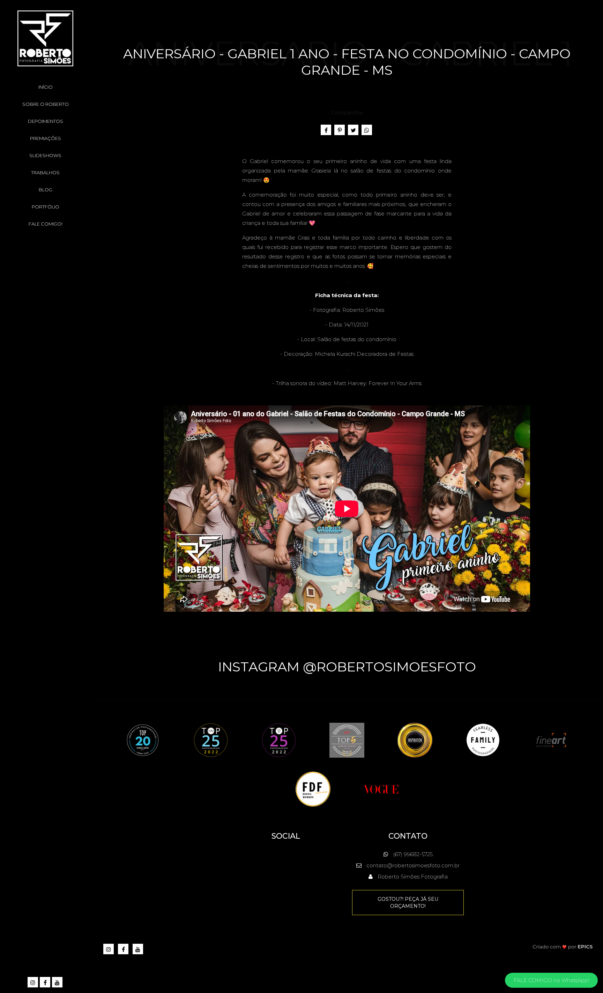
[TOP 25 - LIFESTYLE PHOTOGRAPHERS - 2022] (279, 739)
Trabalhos (45, 172)
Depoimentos (45, 121)
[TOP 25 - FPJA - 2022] (211, 739)
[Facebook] (45, 982)
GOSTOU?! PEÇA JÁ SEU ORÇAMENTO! (408, 902)
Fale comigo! (45, 224)
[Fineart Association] (551, 739)
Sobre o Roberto (45, 104)
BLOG (45, 189)
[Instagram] (33, 982)
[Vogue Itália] (381, 788)
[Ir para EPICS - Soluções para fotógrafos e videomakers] (563, 946)
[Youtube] (58, 982)
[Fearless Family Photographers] (483, 739)
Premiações (45, 138)
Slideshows (45, 155)
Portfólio (45, 206)
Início (45, 87)
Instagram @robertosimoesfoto (347, 667)
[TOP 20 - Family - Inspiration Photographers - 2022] (143, 739)
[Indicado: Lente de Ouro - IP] (415, 739)
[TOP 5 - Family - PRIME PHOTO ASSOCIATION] (347, 739)
